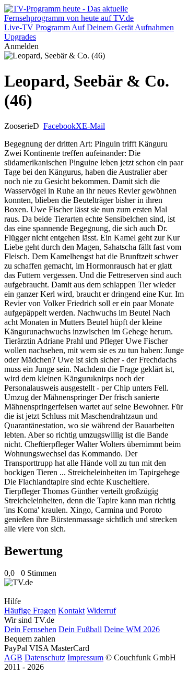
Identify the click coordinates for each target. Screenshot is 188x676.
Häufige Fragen (30, 610)
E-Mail (93, 126)
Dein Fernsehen (30, 629)
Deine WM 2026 (132, 629)
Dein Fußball (80, 629)
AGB (13, 657)
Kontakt (71, 610)
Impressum (85, 657)
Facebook (59, 126)
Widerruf (101, 610)
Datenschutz (45, 657)
